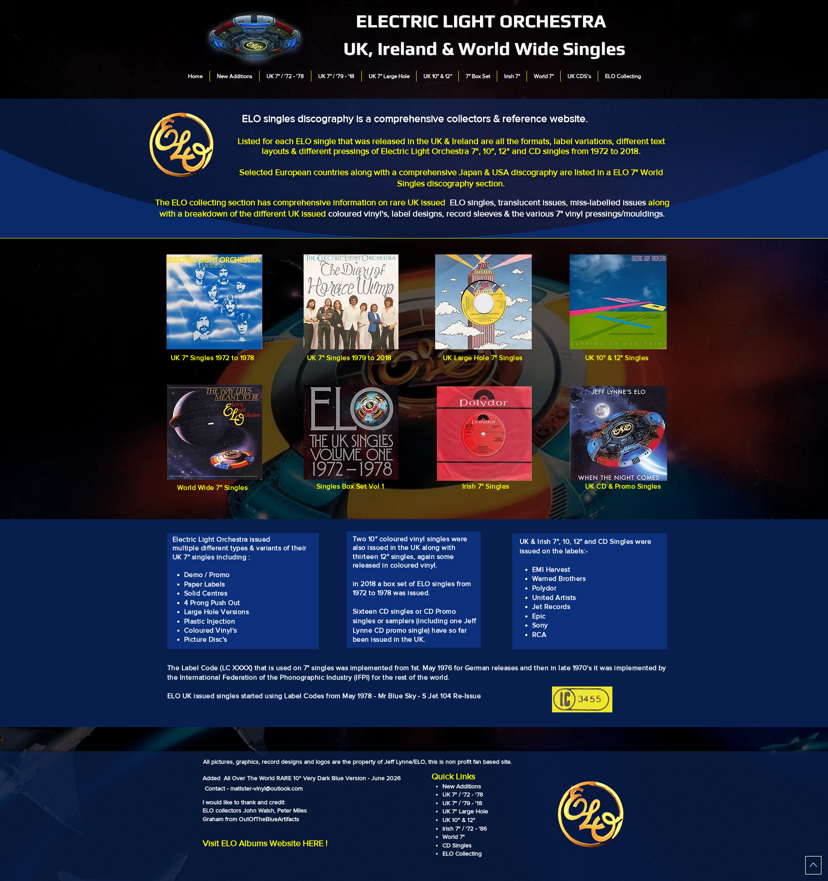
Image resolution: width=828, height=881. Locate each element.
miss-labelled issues (608, 202)
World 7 (452, 836)
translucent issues (532, 202)
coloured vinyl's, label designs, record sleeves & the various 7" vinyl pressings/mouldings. (496, 213)
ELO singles (472, 202)
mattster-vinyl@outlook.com (266, 788)
